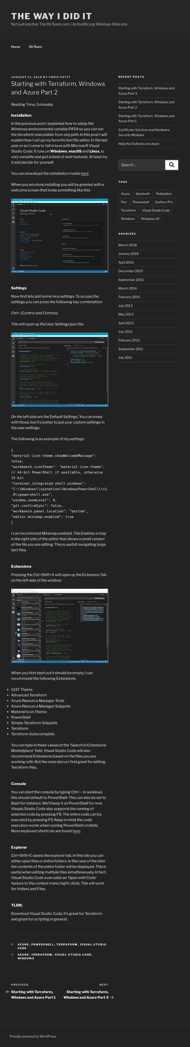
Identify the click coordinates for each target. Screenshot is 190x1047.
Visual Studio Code (73, 954)
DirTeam (35, 47)
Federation (164, 194)
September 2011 (130, 349)
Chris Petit (60, 77)
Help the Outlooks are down (138, 144)
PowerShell (42, 944)
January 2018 (128, 254)
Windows (26, 958)
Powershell (141, 202)
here (85, 173)
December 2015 (130, 271)
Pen (124, 202)
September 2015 (131, 280)
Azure (23, 944)
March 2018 (127, 245)
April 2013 (126, 323)
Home (15, 47)
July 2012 (125, 331)
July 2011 (125, 357)
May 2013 (125, 314)
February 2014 (129, 297)
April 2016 (126, 262)
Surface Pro (164, 202)
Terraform (67, 944)
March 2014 (127, 288)
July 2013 (125, 306)
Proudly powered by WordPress (33, 1036)
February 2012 (129, 340)
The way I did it (51, 16)
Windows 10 (150, 219)
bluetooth (143, 194)
